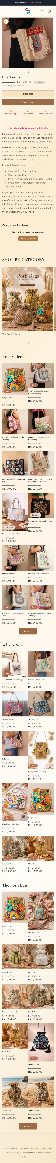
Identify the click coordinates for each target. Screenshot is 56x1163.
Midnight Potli (33, 1064)
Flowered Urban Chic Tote (38, 573)
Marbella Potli (33, 932)
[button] (6, 11)
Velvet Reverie (7, 719)
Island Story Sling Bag (10, 824)
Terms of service (28, 1152)
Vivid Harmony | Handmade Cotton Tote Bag (38, 392)
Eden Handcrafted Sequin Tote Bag (14, 480)
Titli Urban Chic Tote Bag (12, 680)
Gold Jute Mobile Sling (37, 772)
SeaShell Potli (33, 1110)
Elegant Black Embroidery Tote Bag (40, 522)
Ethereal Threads (8, 573)
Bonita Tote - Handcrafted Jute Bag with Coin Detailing (40, 480)
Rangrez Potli (7, 398)
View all (28, 631)
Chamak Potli (7, 972)
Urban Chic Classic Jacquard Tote (13, 614)
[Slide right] (34, 72)
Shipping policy (44, 1152)
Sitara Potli (32, 864)
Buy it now (28, 102)
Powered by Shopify (29, 1148)
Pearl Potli (32, 972)
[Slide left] (22, 72)
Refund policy (46, 1148)
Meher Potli (6, 1110)
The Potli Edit (9, 334)
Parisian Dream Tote (36, 680)
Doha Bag (5, 759)
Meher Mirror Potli (9, 1012)
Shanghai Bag (33, 719)
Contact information (29, 1157)
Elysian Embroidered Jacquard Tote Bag (39, 614)
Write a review (28, 238)
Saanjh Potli (6, 864)
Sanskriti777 (16, 1148)
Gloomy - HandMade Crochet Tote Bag (13, 438)
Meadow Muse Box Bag (10, 534)
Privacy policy (13, 1152)
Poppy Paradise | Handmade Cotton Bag (38, 438)
